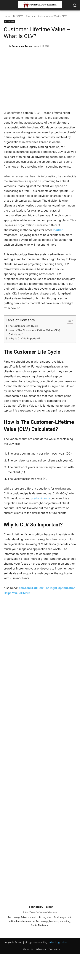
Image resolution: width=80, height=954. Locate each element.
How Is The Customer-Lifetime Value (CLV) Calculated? (34, 332)
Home (7, 16)
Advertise (41, 949)
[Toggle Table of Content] (68, 321)
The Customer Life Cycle (23, 325)
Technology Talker (22, 46)
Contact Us (54, 949)
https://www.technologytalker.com (40, 912)
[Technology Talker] (6, 46)
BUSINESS (18, 16)
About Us (28, 949)
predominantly (40, 498)
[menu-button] (6, 5)
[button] (74, 5)
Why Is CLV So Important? (24, 338)
